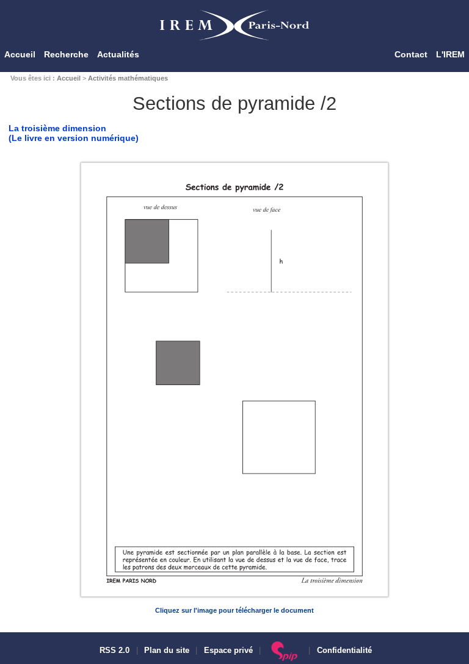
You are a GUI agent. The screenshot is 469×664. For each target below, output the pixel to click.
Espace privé (228, 650)
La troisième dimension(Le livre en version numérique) (74, 133)
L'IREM (450, 54)
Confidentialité (344, 650)
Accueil (19, 54)
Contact (410, 54)
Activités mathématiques (128, 78)
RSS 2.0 (113, 650)
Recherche (66, 54)
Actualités (118, 54)
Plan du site (166, 650)
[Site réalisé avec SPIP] (285, 650)
